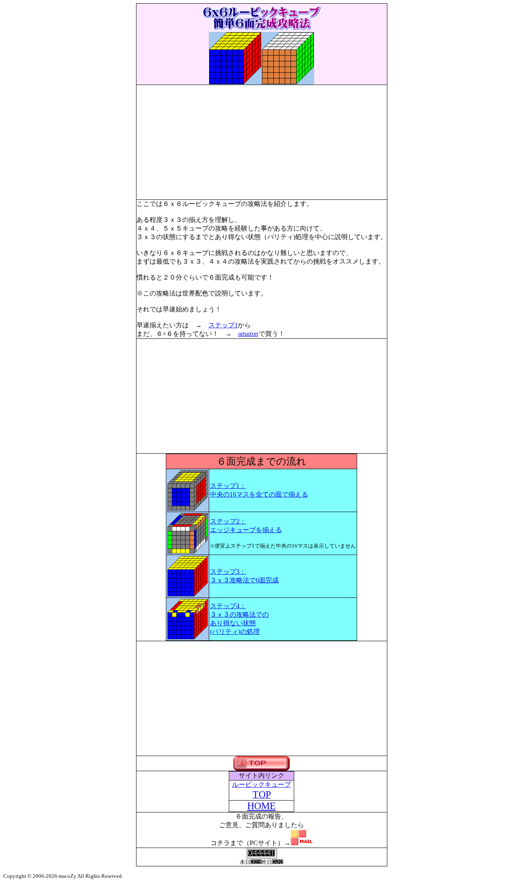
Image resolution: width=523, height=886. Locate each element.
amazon (248, 333)
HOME (261, 806)
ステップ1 (223, 325)
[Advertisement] (261, 142)
